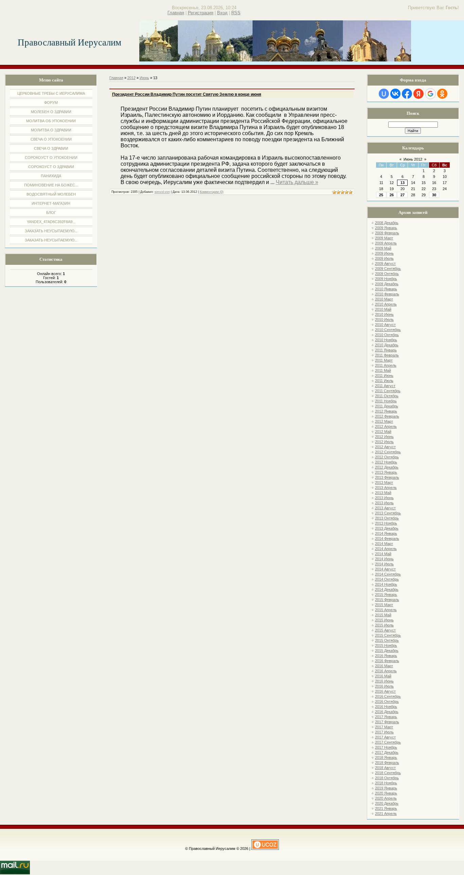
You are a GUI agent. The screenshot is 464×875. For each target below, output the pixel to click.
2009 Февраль (387, 233)
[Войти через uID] (384, 94)
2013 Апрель (386, 488)
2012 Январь (386, 411)
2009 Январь (386, 228)
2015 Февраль (387, 600)
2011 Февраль (387, 355)
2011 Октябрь (386, 396)
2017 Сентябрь (388, 742)
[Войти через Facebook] (407, 94)
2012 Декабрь (386, 467)
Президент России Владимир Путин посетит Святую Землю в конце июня (186, 94)
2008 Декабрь (386, 223)
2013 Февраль (387, 477)
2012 (131, 78)
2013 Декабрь (386, 528)
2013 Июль (384, 503)
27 (402, 195)
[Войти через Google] (430, 93)
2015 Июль (384, 625)
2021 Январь (386, 808)
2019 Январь (386, 788)
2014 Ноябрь (386, 584)
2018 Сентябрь (388, 773)
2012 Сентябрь (388, 452)
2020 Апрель (386, 798)
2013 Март (384, 482)
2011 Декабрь (386, 406)
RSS (235, 12)
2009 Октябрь (387, 274)
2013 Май (383, 493)
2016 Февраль (387, 661)
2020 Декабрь (386, 803)
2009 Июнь (384, 253)
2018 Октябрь (387, 778)
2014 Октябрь (387, 579)
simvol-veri (162, 192)
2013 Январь (386, 472)
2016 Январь (386, 656)
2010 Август (385, 325)
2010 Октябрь (387, 335)
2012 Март (384, 421)
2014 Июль (384, 564)
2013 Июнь (384, 498)
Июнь (144, 78)
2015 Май (383, 615)
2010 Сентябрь (388, 330)
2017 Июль (384, 732)
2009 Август (385, 263)
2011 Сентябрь (387, 391)
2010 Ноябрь (386, 340)
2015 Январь (386, 595)
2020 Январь (386, 793)
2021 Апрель (386, 814)
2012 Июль (384, 442)
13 (402, 183)
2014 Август (385, 569)
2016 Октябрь (387, 701)
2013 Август (385, 508)
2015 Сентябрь (388, 635)
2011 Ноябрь (386, 401)
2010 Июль (384, 319)
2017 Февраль (387, 722)
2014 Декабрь (386, 589)
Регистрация (200, 12)
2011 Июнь (384, 375)
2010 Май (383, 309)
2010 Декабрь (386, 345)
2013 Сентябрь (388, 513)
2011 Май (383, 370)
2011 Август (385, 386)
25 (381, 195)
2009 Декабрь (386, 284)
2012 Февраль (387, 416)
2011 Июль (384, 381)
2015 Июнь (384, 620)
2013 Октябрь (387, 518)
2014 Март (384, 544)
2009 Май (383, 248)
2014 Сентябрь (388, 574)
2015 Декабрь (386, 651)
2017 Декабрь (386, 752)
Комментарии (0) (212, 192)
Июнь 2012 (413, 159)
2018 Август (385, 768)
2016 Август (385, 691)
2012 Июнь (384, 437)
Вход (222, 12)
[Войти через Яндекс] (418, 94)
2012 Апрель (386, 426)
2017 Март (384, 727)
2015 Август (385, 630)
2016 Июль (384, 686)
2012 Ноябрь (386, 462)
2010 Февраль (387, 294)
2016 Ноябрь (386, 707)
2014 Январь (386, 533)
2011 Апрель (385, 365)
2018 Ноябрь (386, 783)
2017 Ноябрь (386, 747)
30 (434, 195)
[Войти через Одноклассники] (442, 94)
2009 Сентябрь (388, 269)
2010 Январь (386, 289)
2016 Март (384, 666)
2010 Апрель (386, 304)
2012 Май (383, 432)
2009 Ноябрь (386, 279)
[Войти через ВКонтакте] (395, 94)
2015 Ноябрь (386, 645)
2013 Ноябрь (386, 523)
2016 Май (383, 676)
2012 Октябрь (387, 457)
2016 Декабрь (386, 712)
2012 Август (385, 447)
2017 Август (385, 737)
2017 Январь (386, 717)
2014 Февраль (387, 538)
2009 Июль (384, 258)
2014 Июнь (384, 559)
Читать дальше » (297, 182)
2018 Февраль (387, 763)
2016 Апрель (386, 671)
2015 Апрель (386, 610)
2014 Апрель (386, 549)
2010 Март (384, 299)
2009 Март (384, 238)
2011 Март (384, 360)
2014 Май (383, 554)
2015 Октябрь (387, 640)
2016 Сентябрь (388, 696)
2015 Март (384, 605)
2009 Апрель (386, 243)
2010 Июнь (384, 314)
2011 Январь (386, 350)
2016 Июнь (384, 681)
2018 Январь (386, 757)
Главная (175, 12)
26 (392, 195)
